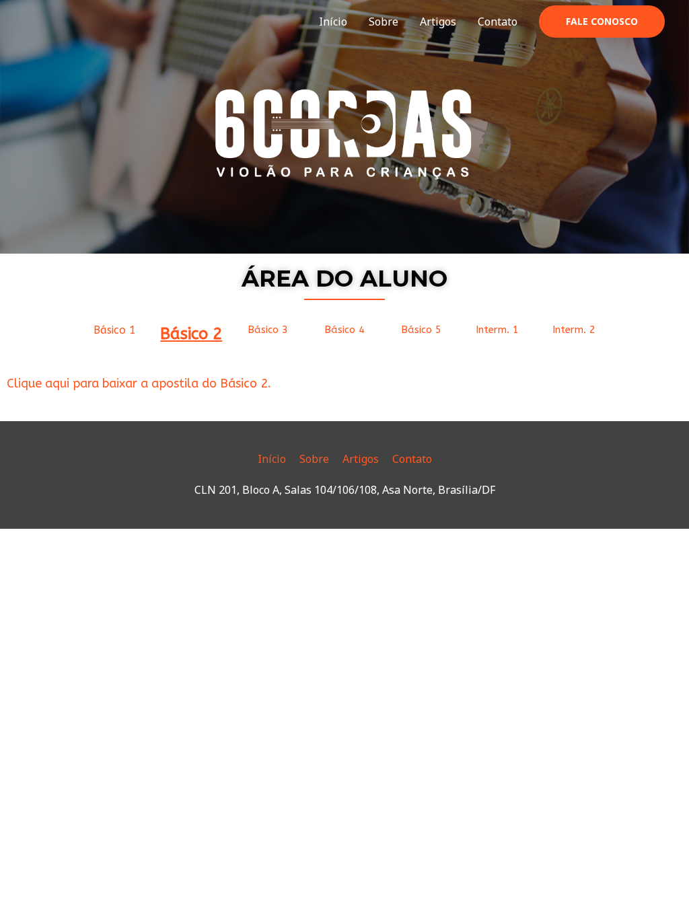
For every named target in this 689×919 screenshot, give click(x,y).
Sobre (383, 21)
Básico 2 (191, 333)
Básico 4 (344, 330)
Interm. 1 (497, 330)
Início (333, 21)
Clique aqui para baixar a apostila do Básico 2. (139, 383)
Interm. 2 (573, 330)
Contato (497, 21)
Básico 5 (421, 330)
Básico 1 (115, 330)
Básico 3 (268, 330)
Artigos (438, 21)
